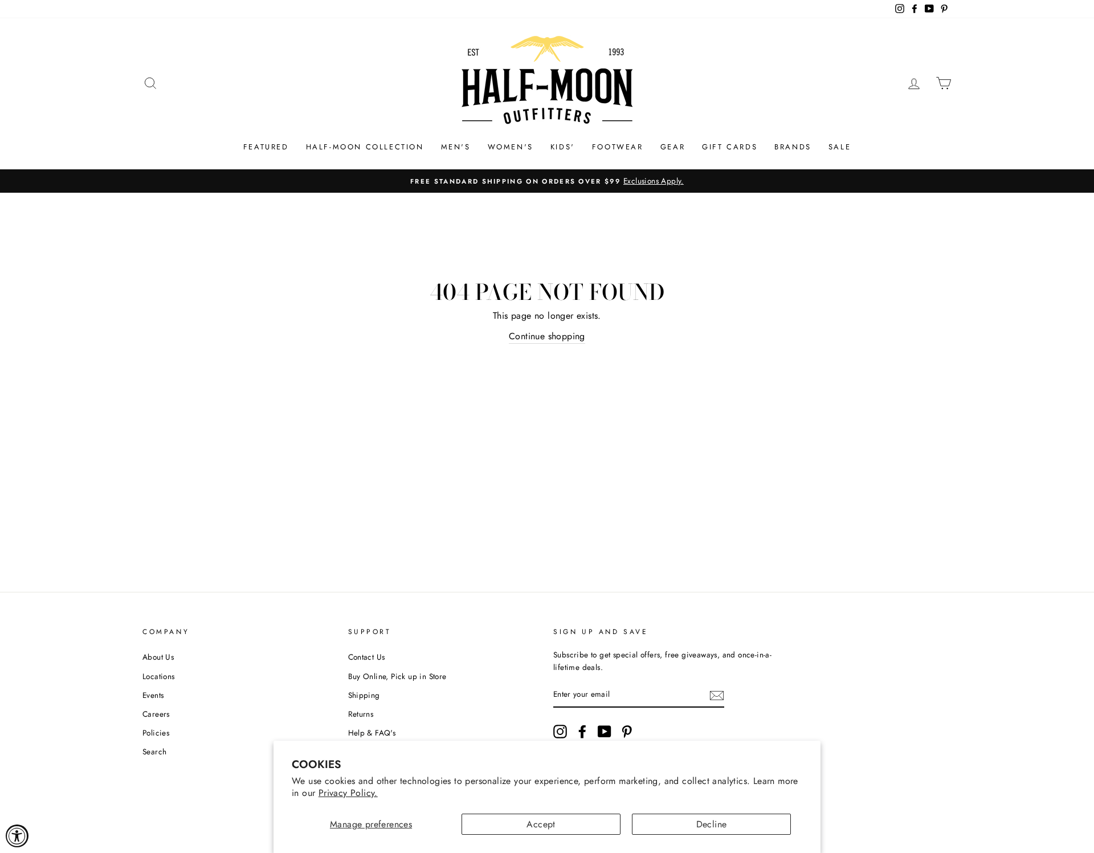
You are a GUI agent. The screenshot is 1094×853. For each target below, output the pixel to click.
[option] (547, 181)
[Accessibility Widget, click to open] (17, 835)
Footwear (617, 146)
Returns (361, 714)
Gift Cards (729, 146)
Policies (155, 732)
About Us (158, 657)
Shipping (364, 695)
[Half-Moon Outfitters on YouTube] (604, 731)
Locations (158, 676)
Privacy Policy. (348, 792)
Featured (266, 146)
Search (154, 751)
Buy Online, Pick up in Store (397, 676)
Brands (792, 146)
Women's (510, 146)
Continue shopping (547, 336)
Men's (456, 146)
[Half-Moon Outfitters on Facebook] (582, 731)
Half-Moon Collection (365, 146)
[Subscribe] (716, 695)
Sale (839, 146)
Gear (672, 146)
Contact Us (366, 657)
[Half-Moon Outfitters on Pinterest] (627, 731)
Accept (540, 824)
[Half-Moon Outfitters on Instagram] (560, 731)
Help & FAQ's (372, 732)
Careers (156, 714)
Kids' (562, 146)
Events (153, 695)
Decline (711, 824)
